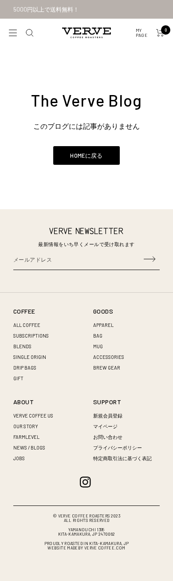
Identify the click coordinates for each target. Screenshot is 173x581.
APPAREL (103, 325)
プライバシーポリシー (117, 447)
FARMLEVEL (26, 437)
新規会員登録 (107, 415)
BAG (97, 335)
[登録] (149, 259)
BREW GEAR (106, 367)
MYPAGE (141, 33)
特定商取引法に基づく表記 (122, 458)
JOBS (19, 458)
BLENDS (22, 346)
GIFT (18, 378)
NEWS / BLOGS (29, 447)
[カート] (160, 33)
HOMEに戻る (86, 155)
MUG (98, 346)
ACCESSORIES (108, 357)
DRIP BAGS (24, 367)
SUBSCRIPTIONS (31, 335)
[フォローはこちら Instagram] (85, 482)
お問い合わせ (107, 437)
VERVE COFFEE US (33, 415)
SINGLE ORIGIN (29, 357)
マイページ (105, 426)
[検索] (30, 33)
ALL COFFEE (26, 325)
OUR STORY (25, 426)
